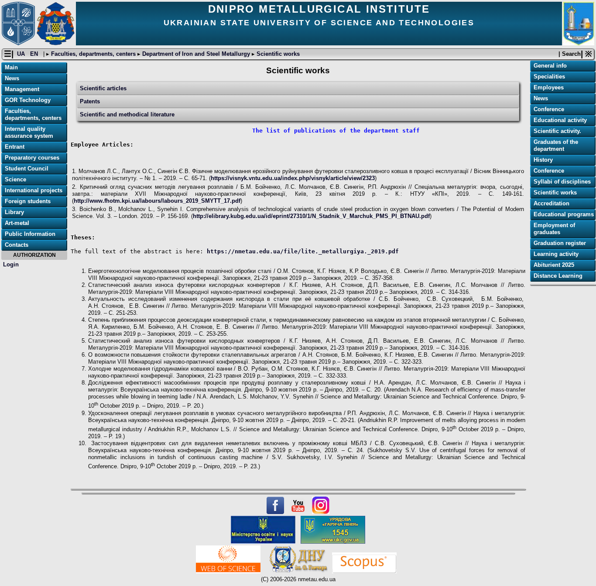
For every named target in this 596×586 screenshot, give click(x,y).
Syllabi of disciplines (562, 181)
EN (35, 54)
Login (11, 264)
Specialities (549, 76)
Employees (549, 87)
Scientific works (277, 54)
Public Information (30, 234)
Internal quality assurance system (29, 132)
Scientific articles (103, 88)
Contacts (16, 245)
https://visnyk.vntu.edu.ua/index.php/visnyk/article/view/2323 (293, 178)
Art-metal (17, 223)
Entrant (14, 146)
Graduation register (560, 243)
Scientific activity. (557, 131)
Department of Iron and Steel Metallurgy (196, 54)
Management (22, 89)
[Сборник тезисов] (72, 479)
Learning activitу (556, 254)
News (12, 78)
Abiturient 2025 (554, 265)
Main (11, 67)
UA (22, 54)
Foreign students (28, 201)
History (543, 160)
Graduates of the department (556, 145)
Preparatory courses (32, 157)
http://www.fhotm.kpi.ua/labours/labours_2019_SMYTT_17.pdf (157, 201)
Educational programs (564, 214)
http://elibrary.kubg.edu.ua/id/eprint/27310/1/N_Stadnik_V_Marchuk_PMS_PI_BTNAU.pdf (311, 216)
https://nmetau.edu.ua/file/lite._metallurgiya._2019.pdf (304, 251)
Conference (549, 109)
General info (550, 65)
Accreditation (551, 203)
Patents (90, 101)
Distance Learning (558, 276)
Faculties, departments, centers (93, 54)
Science (15, 179)
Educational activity (560, 120)
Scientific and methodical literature (127, 114)
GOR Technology (28, 100)
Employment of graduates (554, 228)
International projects (33, 190)
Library (14, 212)
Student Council (26, 168)
